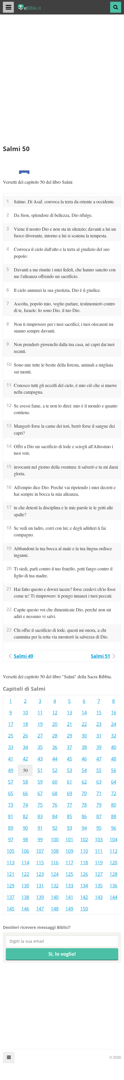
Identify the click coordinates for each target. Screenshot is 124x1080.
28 (54, 735)
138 (25, 897)
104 (113, 839)
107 (40, 851)
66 (25, 793)
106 (25, 851)
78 (84, 805)
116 (55, 862)
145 (10, 909)
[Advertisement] (62, 82)
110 (84, 851)
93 (69, 828)
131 (40, 885)
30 (84, 735)
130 (25, 885)
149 (69, 909)
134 (84, 885)
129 (10, 885)
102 (84, 839)
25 (10, 735)
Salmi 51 (100, 656)
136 (113, 885)
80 (113, 805)
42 (25, 759)
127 (99, 874)
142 (84, 897)
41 (10, 759)
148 (55, 909)
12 (54, 712)
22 (84, 724)
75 (40, 805)
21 (69, 724)
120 (113, 862)
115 (40, 862)
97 (10, 839)
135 (99, 885)
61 (69, 782)
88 (113, 816)
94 (84, 828)
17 (10, 724)
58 (25, 782)
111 (99, 851)
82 (25, 816)
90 (25, 828)
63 (99, 782)
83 (40, 816)
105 (10, 851)
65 (10, 793)
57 (10, 782)
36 (54, 747)
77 (69, 805)
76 (54, 805)
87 (99, 816)
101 (69, 839)
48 (113, 759)
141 (69, 897)
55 (99, 770)
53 (69, 770)
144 (113, 897)
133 (69, 885)
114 (25, 862)
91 (40, 828)
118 (84, 862)
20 (54, 724)
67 (40, 793)
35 (40, 747)
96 (113, 828)
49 (10, 770)
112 (113, 851)
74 (25, 805)
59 (40, 782)
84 (54, 816)
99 (40, 839)
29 (69, 735)
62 (84, 782)
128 (113, 874)
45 (69, 759)
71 (99, 793)
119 (99, 862)
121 (10, 874)
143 (99, 897)
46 (84, 759)
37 (69, 747)
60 (54, 782)
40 (113, 747)
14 (84, 712)
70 (84, 793)
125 (69, 874)
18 (25, 724)
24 (113, 724)
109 (69, 851)
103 (99, 839)
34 (25, 747)
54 (84, 770)
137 (10, 897)
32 (113, 735)
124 (55, 874)
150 (84, 909)
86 (84, 816)
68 (54, 793)
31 (99, 735)
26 (25, 735)
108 (55, 851)
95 (99, 828)
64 (113, 782)
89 (10, 828)
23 (99, 724)
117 (69, 862)
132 (55, 885)
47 (99, 759)
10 (25, 712)
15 (99, 712)
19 (40, 724)
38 (84, 747)
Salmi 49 (23, 656)
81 (10, 816)
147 (40, 909)
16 (113, 712)
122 (25, 874)
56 (113, 770)
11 (40, 712)
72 (113, 793)
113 (10, 862)
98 (25, 839)
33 (10, 747)
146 (25, 909)
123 (40, 874)
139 (40, 897)
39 (99, 747)
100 (55, 839)
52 (54, 770)
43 (40, 759)
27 (40, 735)
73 (10, 805)
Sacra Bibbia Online (32, 7)
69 (69, 793)
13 (69, 712)
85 (69, 816)
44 (54, 759)
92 (54, 828)
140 (55, 897)
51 (40, 770)
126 (84, 874)
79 (99, 805)
